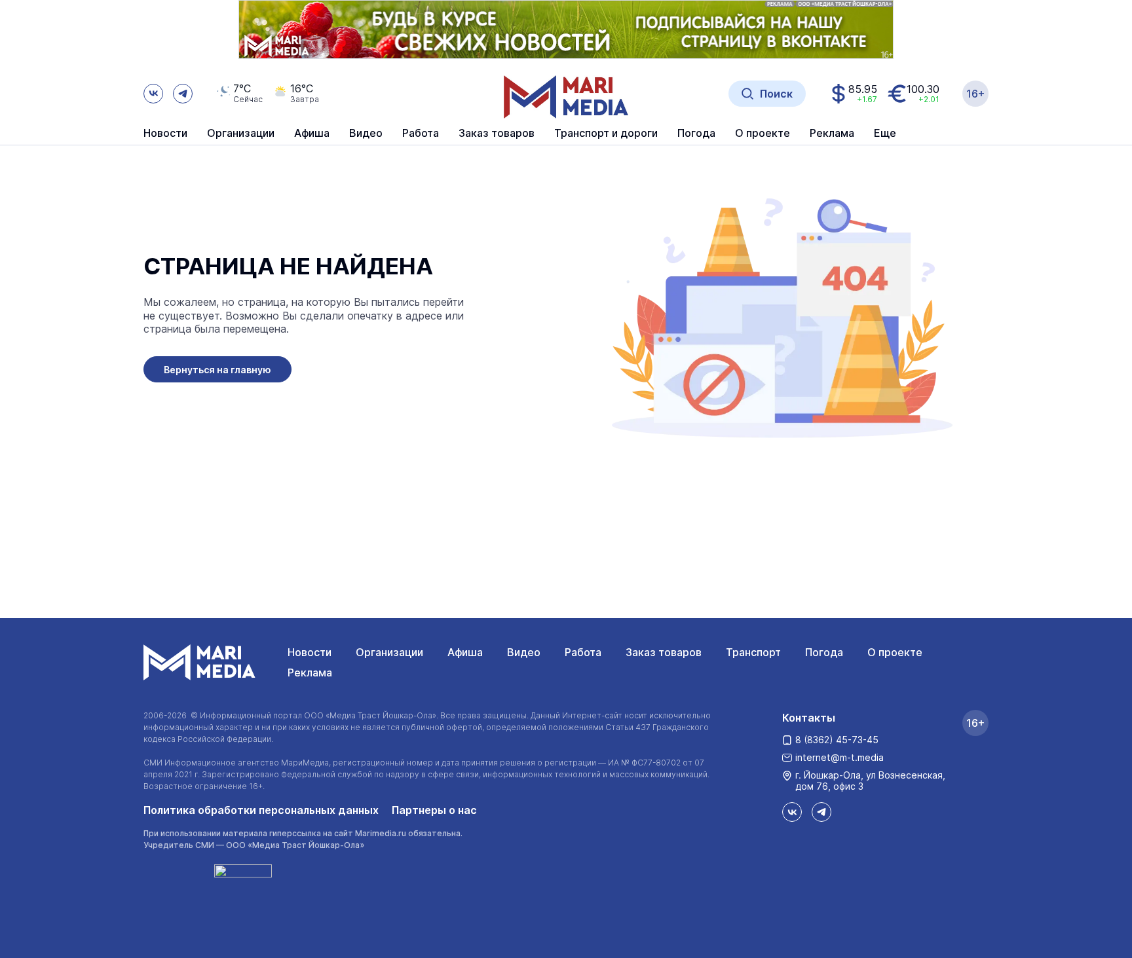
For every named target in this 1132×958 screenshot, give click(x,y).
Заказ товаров (664, 652)
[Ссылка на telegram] (183, 93)
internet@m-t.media (839, 757)
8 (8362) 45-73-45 (836, 739)
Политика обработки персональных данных (261, 810)
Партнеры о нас (434, 810)
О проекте (894, 652)
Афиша (465, 652)
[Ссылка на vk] (153, 93)
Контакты (808, 717)
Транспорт (753, 652)
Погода (824, 652)
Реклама (310, 672)
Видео (366, 133)
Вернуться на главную (217, 369)
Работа (420, 133)
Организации (389, 652)
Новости (165, 133)
